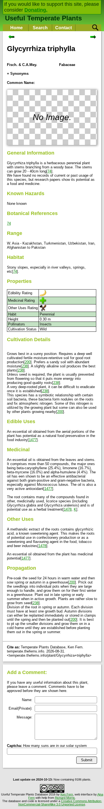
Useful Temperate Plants (43, 18)
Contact (63, 27)
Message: (24, 717)
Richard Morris (65, 797)
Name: (27, 700)
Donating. (35, 10)
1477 (33, 440)
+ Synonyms (18, 73)
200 (28, 362)
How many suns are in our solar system (47, 746)
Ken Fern (66, 794)
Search (40, 27)
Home (16, 27)
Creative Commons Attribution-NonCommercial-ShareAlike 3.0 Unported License (60, 802)
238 (25, 366)
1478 (68, 509)
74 (49, 171)
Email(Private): (20, 708)
